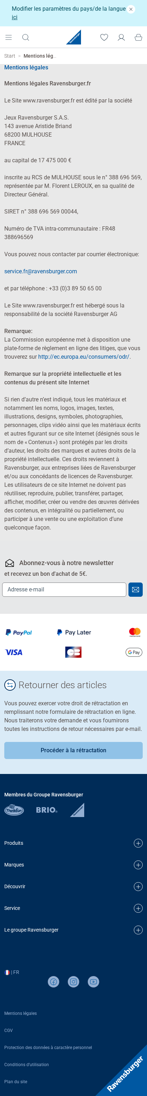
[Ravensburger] (77, 809)
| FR (14, 972)
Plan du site (15, 1081)
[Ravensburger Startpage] (73, 37)
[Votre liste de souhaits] (104, 36)
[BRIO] (53, 809)
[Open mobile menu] (8, 36)
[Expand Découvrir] (138, 886)
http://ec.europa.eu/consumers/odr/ (84, 356)
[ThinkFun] (20, 809)
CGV (8, 1030)
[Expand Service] (138, 908)
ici (14, 17)
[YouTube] (93, 981)
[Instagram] (73, 981)
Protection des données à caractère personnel (48, 1047)
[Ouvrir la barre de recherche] (25, 36)
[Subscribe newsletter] (135, 590)
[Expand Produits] (138, 843)
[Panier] (138, 36)
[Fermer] (131, 9)
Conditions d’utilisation (26, 1064)
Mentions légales (20, 1013)
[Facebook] (53, 981)
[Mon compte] (121, 36)
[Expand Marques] (138, 864)
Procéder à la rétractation (73, 750)
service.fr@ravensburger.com (40, 271)
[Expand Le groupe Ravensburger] (138, 930)
